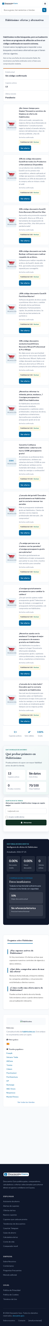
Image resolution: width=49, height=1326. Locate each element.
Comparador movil (10, 1246)
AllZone (9, 1061)
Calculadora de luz (10, 1237)
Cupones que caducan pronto (15, 1219)
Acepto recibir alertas (16, 817)
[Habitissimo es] (8, 1043)
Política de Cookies (11, 1294)
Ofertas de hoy (9, 1210)
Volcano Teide (12, 1057)
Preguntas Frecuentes (12, 1270)
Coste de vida (8, 1242)
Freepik (9, 1053)
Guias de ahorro (9, 1233)
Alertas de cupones (11, 1206)
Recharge (10, 1085)
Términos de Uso (10, 1299)
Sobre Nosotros (9, 1261)
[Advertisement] (24, 1134)
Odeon (9, 1069)
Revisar (36, 142)
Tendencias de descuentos (14, 1224)
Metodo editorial (10, 1275)
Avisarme (27, 822)
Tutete (9, 1065)
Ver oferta (25, 148)
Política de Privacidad (11, 1290)
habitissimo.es (28, 1031)
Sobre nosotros (9, 1320)
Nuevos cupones (10, 1215)
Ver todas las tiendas (26, 1102)
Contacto (21, 1320)
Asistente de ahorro (11, 1201)
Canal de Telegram (10, 1228)
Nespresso (10, 1093)
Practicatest (11, 1073)
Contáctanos (8, 1266)
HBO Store (10, 1089)
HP (7, 1081)
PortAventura (12, 1077)
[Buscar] (44, 10)
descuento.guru (18, 1316)
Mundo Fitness (12, 1097)
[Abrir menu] (45, 3)
